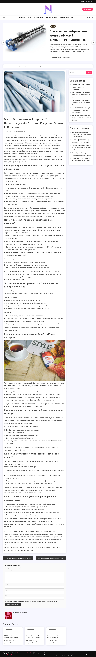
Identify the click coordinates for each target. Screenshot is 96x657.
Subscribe (89, 9)
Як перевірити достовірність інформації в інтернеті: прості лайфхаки (81, 160)
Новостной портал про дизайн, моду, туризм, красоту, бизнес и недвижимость (64, 655)
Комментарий (8, 570)
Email (6, 590)
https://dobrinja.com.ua (23, 615)
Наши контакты (51, 17)
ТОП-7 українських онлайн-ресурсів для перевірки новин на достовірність (12, 637)
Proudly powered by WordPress (25, 653)
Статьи (53, 26)
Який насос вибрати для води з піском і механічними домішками (69, 35)
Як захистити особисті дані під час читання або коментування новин (55, 637)
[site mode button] (88, 17)
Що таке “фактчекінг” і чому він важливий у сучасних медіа (34, 637)
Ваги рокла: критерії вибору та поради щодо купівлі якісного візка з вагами (81, 110)
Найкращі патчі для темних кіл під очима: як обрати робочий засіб (81, 95)
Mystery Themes (11, 655)
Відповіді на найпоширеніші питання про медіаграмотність (81, 154)
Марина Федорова (56, 57)
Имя (6, 584)
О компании (38, 17)
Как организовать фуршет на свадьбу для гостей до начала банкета (81, 118)
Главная (22, 17)
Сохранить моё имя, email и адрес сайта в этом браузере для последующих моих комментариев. (32, 601)
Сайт (6, 595)
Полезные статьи (66, 17)
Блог (29, 17)
